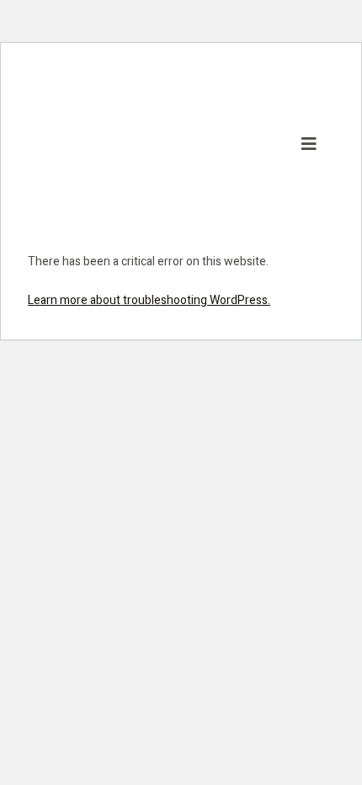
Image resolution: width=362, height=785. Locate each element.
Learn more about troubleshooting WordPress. (149, 300)
